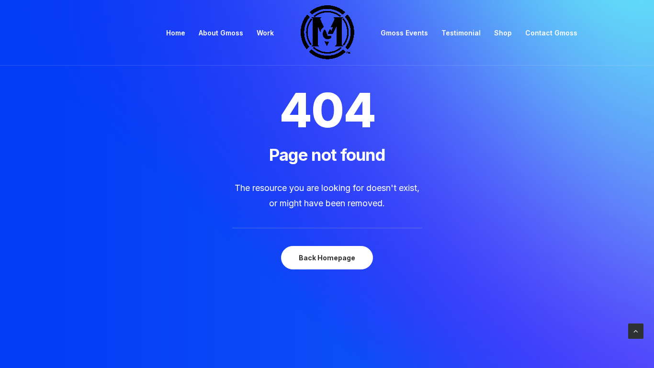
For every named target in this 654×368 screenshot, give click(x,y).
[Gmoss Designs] (327, 32)
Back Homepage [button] (327, 258)
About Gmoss (221, 33)
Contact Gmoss (551, 33)
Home (175, 33)
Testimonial (461, 33)
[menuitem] (175, 33)
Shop (503, 33)
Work (265, 33)
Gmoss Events (404, 33)
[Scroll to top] (635, 330)
